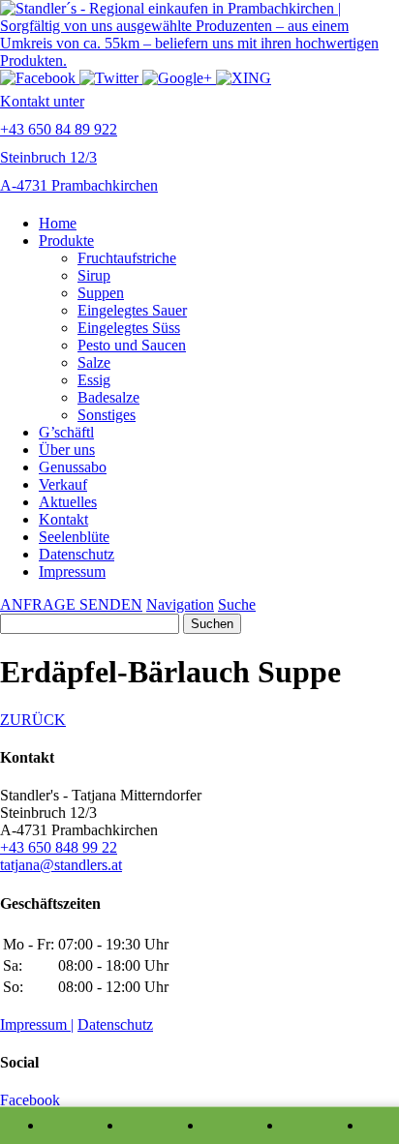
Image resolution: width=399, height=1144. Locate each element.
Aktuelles (68, 502)
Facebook (30, 1100)
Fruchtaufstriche (126, 258)
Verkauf (63, 484)
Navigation (180, 604)
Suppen (100, 293)
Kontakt (63, 519)
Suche (237, 604)
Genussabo (73, 467)
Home (58, 223)
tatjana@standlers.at (61, 865)
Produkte (66, 240)
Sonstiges (106, 414)
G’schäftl (66, 432)
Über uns (67, 449)
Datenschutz (76, 554)
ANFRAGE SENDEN (71, 604)
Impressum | (37, 1024)
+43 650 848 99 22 (58, 847)
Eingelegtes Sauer (132, 310)
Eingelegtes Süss (128, 327)
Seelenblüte (74, 536)
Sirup (93, 275)
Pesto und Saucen (131, 345)
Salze (93, 362)
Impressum (72, 571)
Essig (93, 380)
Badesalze (108, 397)
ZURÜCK (33, 719)
